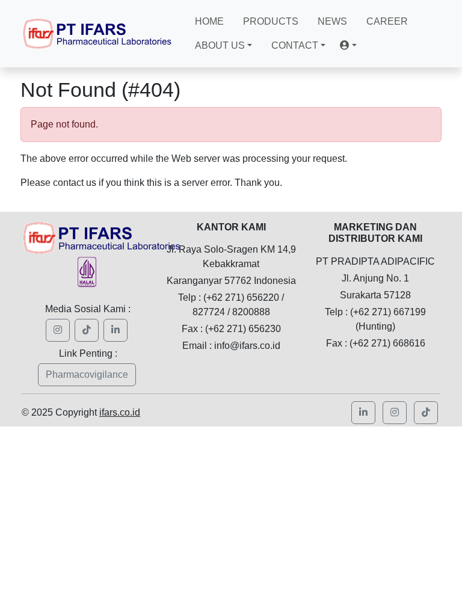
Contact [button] (294, 45)
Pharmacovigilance (87, 374)
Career (387, 21)
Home (209, 21)
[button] (348, 46)
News (332, 21)
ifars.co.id (119, 412)
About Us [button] (220, 45)
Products (270, 21)
